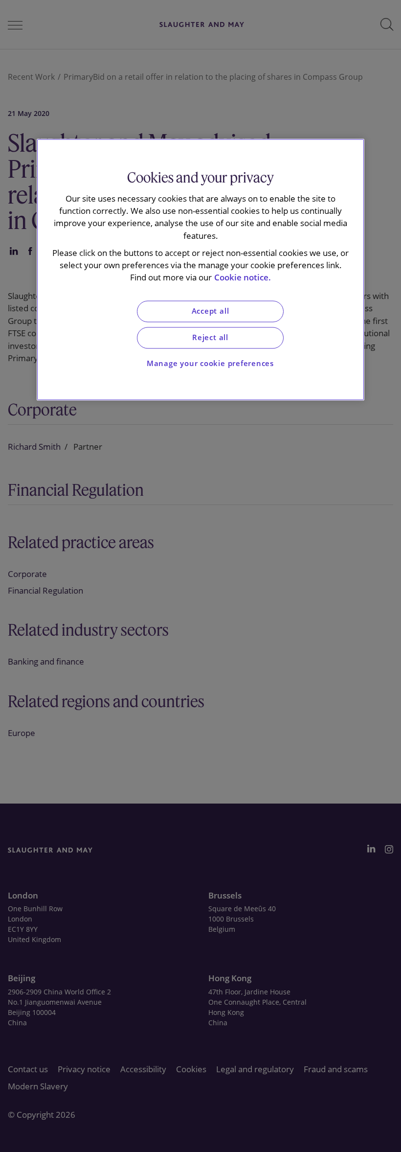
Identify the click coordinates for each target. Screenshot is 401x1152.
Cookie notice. (242, 277)
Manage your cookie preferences (210, 363)
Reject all (210, 337)
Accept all (210, 311)
